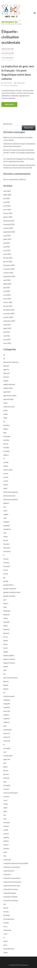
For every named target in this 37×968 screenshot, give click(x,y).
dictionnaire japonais (10, 492)
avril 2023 (7, 340)
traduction (7, 874)
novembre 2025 (9, 224)
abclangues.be (9, 21)
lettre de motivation (10, 678)
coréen (5, 477)
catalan (6, 462)
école (5, 511)
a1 (4, 355)
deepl (5, 488)
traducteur (7, 860)
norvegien (7, 748)
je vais (5, 637)
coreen (5, 473)
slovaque (6, 822)
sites (5, 819)
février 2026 (7, 213)
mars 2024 (7, 299)
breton (5, 444)
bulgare (6, 455)
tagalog (6, 837)
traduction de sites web (11, 886)
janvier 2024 (7, 306)
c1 (4, 459)
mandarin (6, 707)
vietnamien (7, 930)
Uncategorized (8, 919)
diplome (6, 503)
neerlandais (7, 730)
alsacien (6, 377)
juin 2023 (6, 332)
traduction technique (10, 900)
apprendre (7, 392)
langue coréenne (9, 659)
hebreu (5, 603)
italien (5, 626)
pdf (4, 763)
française (6, 566)
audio (5, 418)
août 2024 (7, 280)
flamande (6, 548)
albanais (6, 366)
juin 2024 (6, 288)
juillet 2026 (7, 195)
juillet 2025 (7, 239)
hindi (5, 607)
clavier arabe (7, 470)
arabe (5, 403)
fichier (5, 537)
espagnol (6, 525)
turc (4, 904)
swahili (5, 830)
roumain (6, 796)
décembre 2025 (9, 221)
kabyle (5, 641)
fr (4, 555)
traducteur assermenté (11, 867)
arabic (5, 410)
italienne (6, 629)
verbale (6, 923)
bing (4, 433)
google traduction (9, 589)
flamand (6, 544)
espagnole (7, 529)
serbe (5, 808)
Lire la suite (9, 104)
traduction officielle (10, 897)
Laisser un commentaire (11, 85)
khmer (5, 644)
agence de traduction (10, 362)
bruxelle (6, 447)
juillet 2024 (7, 284)
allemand (6, 373)
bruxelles (6, 451)
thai (4, 856)
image (5, 618)
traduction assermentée (11, 878)
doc (4, 507)
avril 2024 (7, 295)
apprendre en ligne (9, 396)
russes (5, 804)
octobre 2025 (8, 228)
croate (5, 481)
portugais (6, 785)
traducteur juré (8, 871)
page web (6, 759)
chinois (5, 466)
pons (5, 782)
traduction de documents (12, 882)
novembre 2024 (9, 269)
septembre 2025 (9, 232)
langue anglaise (8, 655)
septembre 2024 (9, 276)
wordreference (8, 949)
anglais (5, 381)
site (4, 815)
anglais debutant (9, 384)
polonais (6, 778)
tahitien (6, 841)
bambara (6, 425)
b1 (4, 422)
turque (5, 908)
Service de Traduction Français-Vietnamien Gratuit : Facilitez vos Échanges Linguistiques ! (19, 152)
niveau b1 (6, 741)
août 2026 (7, 191)
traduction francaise (10, 889)
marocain (6, 711)
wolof (5, 941)
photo (5, 767)
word (5, 945)
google (5, 581)
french (5, 574)
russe (5, 800)
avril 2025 (7, 250)
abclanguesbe (21, 83)
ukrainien (6, 915)
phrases (6, 774)
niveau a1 (6, 733)
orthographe (7, 756)
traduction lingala (9, 893)
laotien (5, 667)
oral (4, 752)
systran (6, 834)
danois (5, 485)
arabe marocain (8, 407)
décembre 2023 (9, 310)
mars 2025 (7, 254)
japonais (6, 633)
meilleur (6, 715)
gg (4, 577)
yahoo (5, 952)
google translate (9, 596)
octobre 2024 (8, 273)
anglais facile (8, 388)
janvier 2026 (7, 217)
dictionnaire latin (9, 496)
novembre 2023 (9, 314)
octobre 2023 (8, 317)
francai (5, 559)
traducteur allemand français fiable (15, 863)
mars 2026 (7, 210)
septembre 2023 (9, 321)
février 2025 (7, 258)
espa (5, 518)
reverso (6, 789)
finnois (5, 540)
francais (6, 563)
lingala (5, 685)
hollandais (7, 611)
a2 (4, 358)
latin (4, 670)
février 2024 (7, 302)
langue (5, 652)
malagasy (6, 700)
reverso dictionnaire (10, 793)
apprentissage (8, 399)
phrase (5, 771)
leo (4, 674)
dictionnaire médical (10, 499)
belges (5, 429)
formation (7, 551)
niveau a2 (6, 737)
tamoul (5, 845)
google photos (8, 585)
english (5, 514)
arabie (5, 414)
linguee (5, 689)
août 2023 (7, 325)
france (5, 570)
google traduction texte (11, 592)
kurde (5, 648)
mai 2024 (6, 291)
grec (5, 600)
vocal (5, 934)
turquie (6, 912)
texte (5, 852)
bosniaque (7, 436)
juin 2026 (6, 198)
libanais (6, 681)
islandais (6, 622)
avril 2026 (7, 206)
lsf (4, 693)
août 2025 (7, 236)
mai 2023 (6, 336)
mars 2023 (7, 343)
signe (5, 811)
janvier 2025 (7, 262)
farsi (5, 533)
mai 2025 (6, 247)
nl (4, 745)
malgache (6, 704)
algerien (6, 370)
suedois (6, 826)
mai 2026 (6, 202)
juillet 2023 (7, 328)
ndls (4, 726)
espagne (6, 522)
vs (4, 938)
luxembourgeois (9, 696)
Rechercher (7, 124)
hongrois (6, 615)
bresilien (6, 440)
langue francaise (9, 663)
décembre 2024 (9, 265)
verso (5, 926)
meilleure (6, 719)
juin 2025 (6, 243)
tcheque (6, 848)
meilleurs (6, 722)
